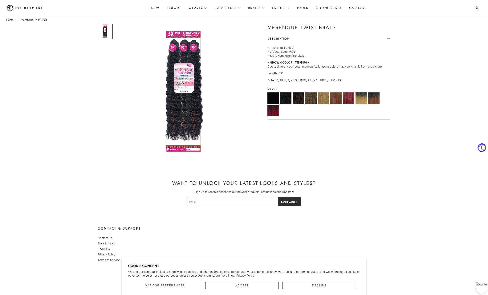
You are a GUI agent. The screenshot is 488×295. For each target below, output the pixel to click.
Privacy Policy (245, 275)
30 (336, 98)
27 (323, 98)
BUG (348, 98)
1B (285, 98)
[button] (476, 8)
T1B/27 (361, 98)
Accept (242, 285)
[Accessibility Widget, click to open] (482, 147)
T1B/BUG (273, 111)
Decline (319, 285)
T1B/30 (374, 98)
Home (9, 19)
